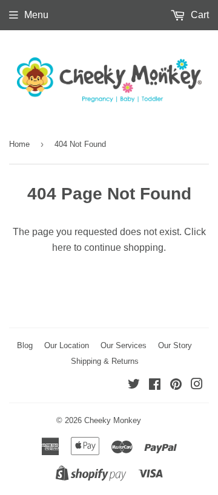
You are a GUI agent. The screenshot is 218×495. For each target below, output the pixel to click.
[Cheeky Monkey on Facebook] (154, 385)
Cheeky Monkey (112, 420)
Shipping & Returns (105, 361)
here (61, 247)
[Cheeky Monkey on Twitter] (134, 385)
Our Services (124, 345)
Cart (198, 15)
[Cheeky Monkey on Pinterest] (176, 385)
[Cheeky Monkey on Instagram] (197, 385)
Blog (25, 345)
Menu (36, 15)
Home (19, 144)
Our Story (175, 345)
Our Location (66, 345)
